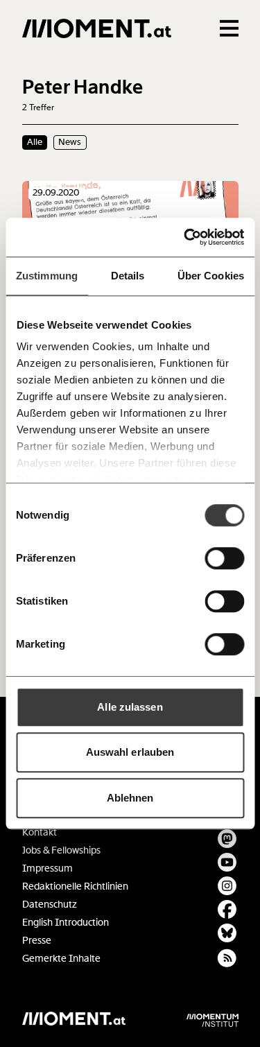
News (69, 142)
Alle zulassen (129, 707)
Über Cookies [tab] (210, 276)
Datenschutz (49, 904)
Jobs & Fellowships (61, 850)
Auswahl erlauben (130, 752)
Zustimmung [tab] (47, 276)
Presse (36, 940)
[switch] (224, 558)
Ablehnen (130, 798)
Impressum (47, 868)
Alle (34, 142)
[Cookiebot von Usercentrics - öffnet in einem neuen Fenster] (185, 237)
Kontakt (39, 832)
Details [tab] (128, 276)
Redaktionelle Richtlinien (75, 886)
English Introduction (65, 922)
